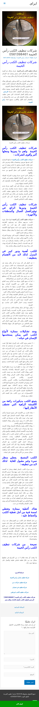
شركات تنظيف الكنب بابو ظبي (19, 592)
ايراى (33, 3)
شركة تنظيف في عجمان (19, 587)
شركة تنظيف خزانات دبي (19, 582)
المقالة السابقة (19, 607)
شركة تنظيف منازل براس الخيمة (19, 577)
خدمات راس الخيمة (23, 57)
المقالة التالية (19, 613)
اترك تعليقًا (33, 57)
